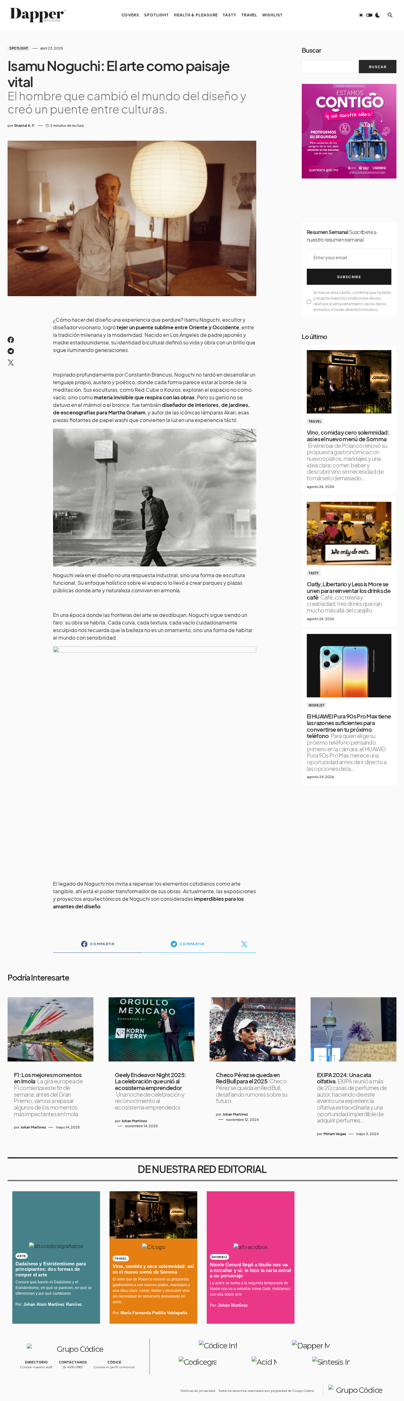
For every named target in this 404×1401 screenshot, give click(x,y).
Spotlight (18, 48)
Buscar (311, 50)
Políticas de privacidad (198, 1391)
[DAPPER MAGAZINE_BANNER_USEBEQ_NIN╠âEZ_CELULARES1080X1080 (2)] (349, 130)
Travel (315, 421)
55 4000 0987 (73, 1367)
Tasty (314, 573)
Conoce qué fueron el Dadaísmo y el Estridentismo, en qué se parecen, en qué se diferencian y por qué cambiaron (53, 1288)
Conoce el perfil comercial (114, 1367)
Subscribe (349, 277)
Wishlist (316, 705)
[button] (369, 15)
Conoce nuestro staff (36, 1367)
